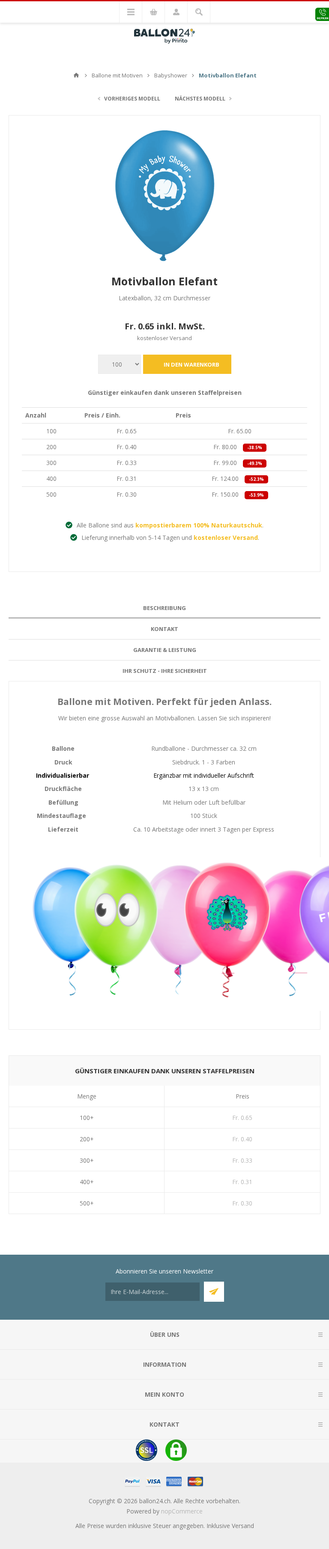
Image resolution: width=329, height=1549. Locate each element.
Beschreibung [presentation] (164, 608)
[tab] (164, 608)
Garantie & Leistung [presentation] (164, 650)
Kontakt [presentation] (164, 629)
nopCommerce (182, 1511)
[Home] (76, 75)
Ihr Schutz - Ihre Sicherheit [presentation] (165, 671)
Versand (243, 1526)
